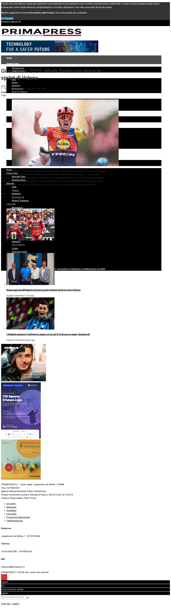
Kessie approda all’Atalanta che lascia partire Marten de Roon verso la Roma (43, 290)
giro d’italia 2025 (9, 190)
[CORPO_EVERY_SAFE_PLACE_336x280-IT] (23, 380)
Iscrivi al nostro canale (12, 589)
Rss (3, 585)
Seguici (4, 581)
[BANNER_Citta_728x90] (49, 51)
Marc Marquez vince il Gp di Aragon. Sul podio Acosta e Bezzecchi (38, 245)
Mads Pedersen (24, 190)
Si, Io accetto (7, 18)
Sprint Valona (38, 190)
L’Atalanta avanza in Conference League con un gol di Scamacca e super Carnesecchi (48, 334)
